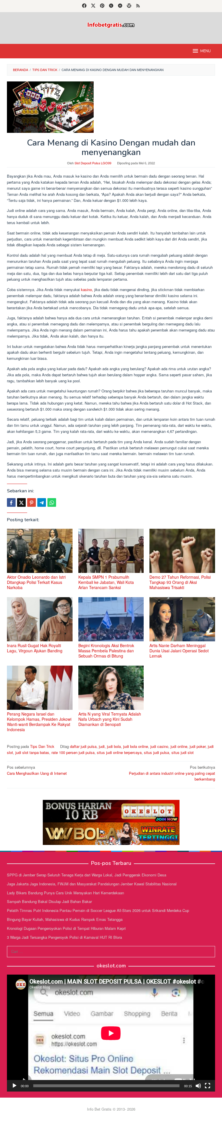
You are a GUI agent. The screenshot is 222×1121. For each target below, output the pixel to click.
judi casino (159, 746)
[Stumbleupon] (120, 6)
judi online (179, 746)
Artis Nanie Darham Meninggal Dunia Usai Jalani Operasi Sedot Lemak (179, 651)
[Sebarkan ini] (11, 502)
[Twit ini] (21, 502)
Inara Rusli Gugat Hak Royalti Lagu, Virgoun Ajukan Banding (34, 648)
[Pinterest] (102, 6)
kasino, (86, 289)
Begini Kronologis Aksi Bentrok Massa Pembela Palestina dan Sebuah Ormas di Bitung (106, 651)
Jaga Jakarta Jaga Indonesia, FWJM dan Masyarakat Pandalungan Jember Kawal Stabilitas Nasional (92, 884)
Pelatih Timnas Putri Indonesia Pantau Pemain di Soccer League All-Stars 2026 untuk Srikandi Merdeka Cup (98, 910)
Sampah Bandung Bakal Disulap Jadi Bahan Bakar (49, 901)
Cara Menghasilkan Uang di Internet (37, 770)
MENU (205, 51)
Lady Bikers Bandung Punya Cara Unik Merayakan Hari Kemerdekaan (65, 892)
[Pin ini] (31, 502)
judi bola (114, 746)
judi (102, 746)
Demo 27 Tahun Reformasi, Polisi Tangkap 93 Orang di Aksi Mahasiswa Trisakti (180, 582)
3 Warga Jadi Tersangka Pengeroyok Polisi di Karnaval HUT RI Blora (64, 937)
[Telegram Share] (41, 502)
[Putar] (14, 1086)
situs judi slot (182, 752)
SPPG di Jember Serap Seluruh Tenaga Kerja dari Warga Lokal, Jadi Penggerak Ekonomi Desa (86, 875)
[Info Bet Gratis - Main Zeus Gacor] (110, 24)
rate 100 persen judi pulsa (73, 752)
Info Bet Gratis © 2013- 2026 (111, 1109)
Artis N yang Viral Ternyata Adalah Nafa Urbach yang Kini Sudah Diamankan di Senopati (109, 719)
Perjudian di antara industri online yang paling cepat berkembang (172, 773)
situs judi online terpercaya (119, 752)
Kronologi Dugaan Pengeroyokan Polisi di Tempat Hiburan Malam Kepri (66, 928)
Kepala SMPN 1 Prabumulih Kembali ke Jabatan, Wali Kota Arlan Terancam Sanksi (106, 582)
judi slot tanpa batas (32, 752)
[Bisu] (198, 1086)
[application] (111, 1033)
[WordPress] (129, 6)
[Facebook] (84, 6)
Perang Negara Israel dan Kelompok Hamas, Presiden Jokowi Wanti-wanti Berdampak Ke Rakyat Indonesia (39, 721)
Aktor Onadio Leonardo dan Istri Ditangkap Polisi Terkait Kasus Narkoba (36, 582)
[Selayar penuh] (207, 1086)
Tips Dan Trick (42, 746)
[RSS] (138, 6)
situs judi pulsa (156, 752)
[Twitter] (93, 6)
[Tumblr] (111, 6)
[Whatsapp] (51, 502)
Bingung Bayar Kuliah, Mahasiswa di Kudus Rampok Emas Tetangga (65, 919)
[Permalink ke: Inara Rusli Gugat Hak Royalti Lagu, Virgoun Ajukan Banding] (40, 619)
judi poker (198, 746)
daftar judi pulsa (83, 746)
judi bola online (135, 746)
